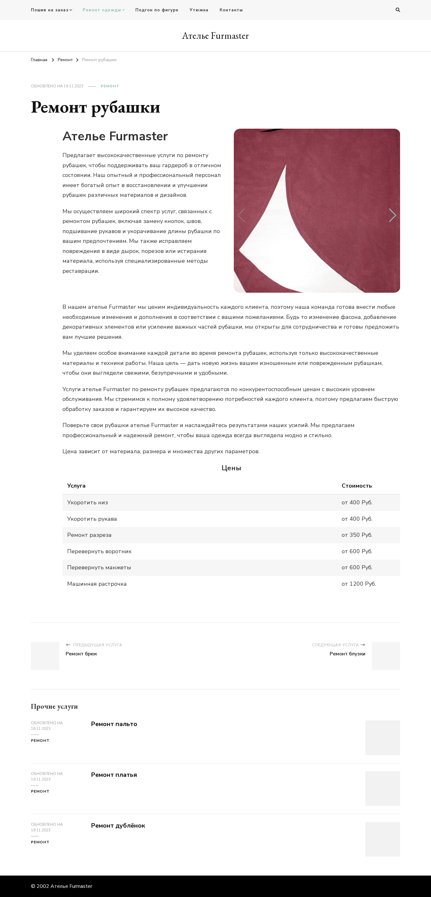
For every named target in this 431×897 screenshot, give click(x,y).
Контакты (231, 10)
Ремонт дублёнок (118, 825)
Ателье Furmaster (215, 35)
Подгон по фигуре (157, 10)
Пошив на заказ (49, 10)
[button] (392, 215)
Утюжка (199, 10)
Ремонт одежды (102, 10)
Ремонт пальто (114, 724)
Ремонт (110, 86)
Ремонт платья (114, 775)
